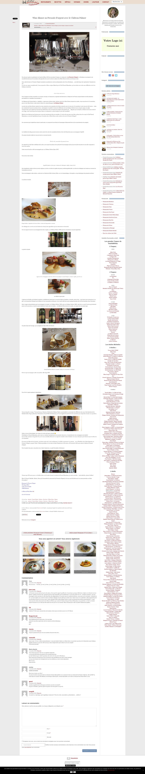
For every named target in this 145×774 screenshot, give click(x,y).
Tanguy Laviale (109, 557)
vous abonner (28, 747)
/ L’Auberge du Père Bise (116, 460)
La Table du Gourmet (113, 333)
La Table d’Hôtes (118, 523)
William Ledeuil (108, 561)
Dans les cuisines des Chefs (109, 233)
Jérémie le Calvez (108, 499)
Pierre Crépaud (107, 508)
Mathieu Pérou (107, 587)
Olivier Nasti (109, 445)
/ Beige (116, 419)
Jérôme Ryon (109, 603)
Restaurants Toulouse (108, 204)
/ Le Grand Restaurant (117, 448)
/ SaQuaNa (117, 406)
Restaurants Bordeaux (108, 201)
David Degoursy (111, 513)
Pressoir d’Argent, (35, 499)
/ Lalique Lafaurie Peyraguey (117, 456)
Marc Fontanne (107, 531)
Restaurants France (107, 209)
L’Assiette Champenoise (113, 258)
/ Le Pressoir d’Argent (117, 451)
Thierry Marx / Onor (113, 573)
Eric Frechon (111, 371)
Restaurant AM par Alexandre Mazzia (113, 267)
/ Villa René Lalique (117, 436)
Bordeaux (36, 25)
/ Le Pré (117, 401)
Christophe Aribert (107, 394)
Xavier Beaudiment (110, 401)
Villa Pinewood (117, 498)
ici (33, 491)
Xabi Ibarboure (107, 548)
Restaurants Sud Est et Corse (110, 217)
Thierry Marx (105, 442)
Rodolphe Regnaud (108, 594)
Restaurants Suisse (107, 225)
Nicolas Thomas (110, 619)
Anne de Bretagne (113, 303)
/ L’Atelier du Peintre (116, 563)
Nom (48, 728)
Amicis (118, 483)
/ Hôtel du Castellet (117, 354)
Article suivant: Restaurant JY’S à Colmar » (81, 532)
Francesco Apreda (111, 477)
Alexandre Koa (107, 437)
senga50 (31, 691)
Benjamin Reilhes (108, 596)
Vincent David (110, 510)
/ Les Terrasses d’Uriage (117, 394)
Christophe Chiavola (107, 504)
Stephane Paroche (111, 585)
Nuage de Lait (33, 616)
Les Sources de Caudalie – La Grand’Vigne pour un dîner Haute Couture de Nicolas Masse (115, 100)
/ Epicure (116, 371)
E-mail (49, 733)
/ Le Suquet (117, 407)
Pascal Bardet (109, 480)
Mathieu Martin (109, 572)
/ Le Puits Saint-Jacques (116, 397)
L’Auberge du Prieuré (117, 620)
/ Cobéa (117, 487)
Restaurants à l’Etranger (109, 228)
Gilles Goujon (106, 374)
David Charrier (108, 502)
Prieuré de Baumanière (118, 504)
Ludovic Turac (108, 623)
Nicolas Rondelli (106, 600)
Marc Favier (110, 525)
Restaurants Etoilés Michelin (109, 230)
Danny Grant (112, 430)
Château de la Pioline (117, 593)
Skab (117, 606)
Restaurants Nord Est (108, 220)
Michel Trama (113, 296)
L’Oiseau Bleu (118, 611)
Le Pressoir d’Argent (117, 437)
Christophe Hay (108, 433)
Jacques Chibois (107, 505)
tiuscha (31, 629)
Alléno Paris (113, 252)
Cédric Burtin (113, 410)
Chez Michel (113, 578)
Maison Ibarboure (113, 329)
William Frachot (107, 424)
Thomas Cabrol (109, 498)
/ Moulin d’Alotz (116, 549)
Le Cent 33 (117, 484)
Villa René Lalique (113, 309)
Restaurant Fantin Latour (113, 324)
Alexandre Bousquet (108, 493)
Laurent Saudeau (107, 609)
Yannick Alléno (108, 392)
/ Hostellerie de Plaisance (117, 434)
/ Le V (115, 409)
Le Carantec (117, 501)
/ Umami (116, 529)
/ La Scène (118, 439)
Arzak (113, 353)
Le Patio (117, 599)
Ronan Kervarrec (107, 434)
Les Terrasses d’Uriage (112, 336)
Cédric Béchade (108, 486)
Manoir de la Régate (117, 587)
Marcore (116, 525)
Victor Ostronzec (110, 582)
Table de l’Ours (116, 537)
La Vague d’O (117, 368)
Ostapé (116, 478)
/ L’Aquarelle (116, 616)
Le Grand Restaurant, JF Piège (113, 261)
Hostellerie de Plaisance (113, 321)
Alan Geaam (113, 534)
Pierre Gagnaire (113, 262)
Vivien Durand (109, 522)
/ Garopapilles (116, 557)
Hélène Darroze (113, 418)
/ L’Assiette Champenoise (117, 377)
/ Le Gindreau (116, 480)
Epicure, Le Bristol (113, 293)
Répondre (39, 582)
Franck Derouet (109, 366)
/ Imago (117, 477)
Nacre (118, 564)
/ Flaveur (117, 462)
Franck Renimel (110, 597)
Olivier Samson (108, 605)
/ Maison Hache (117, 542)
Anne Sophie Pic (113, 382)
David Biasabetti (110, 492)
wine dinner (71, 25)
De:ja (117, 513)
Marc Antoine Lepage (111, 564)
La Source (117, 489)
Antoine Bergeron (110, 489)
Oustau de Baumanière (113, 280)
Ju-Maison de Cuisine (116, 475)
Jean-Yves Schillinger (111, 457)
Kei (113, 376)
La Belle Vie (116, 567)
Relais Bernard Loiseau (113, 335)
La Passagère (117, 626)
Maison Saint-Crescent (113, 326)
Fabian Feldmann (109, 526)
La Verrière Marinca (117, 575)
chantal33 (32, 637)
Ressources (117, 558)
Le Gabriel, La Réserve (113, 282)
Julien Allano (107, 475)
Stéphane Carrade (110, 412)
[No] (143, 770)
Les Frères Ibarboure (117, 548)
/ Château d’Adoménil (116, 560)
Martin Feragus (109, 528)
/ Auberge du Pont (117, 594)
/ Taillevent (115, 404)
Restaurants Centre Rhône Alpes (111, 214)
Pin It (14, 22)
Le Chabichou (113, 291)
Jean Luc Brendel (107, 495)
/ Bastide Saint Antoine (116, 505)
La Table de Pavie (113, 305)
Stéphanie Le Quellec (110, 439)
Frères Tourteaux (113, 341)
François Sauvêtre (109, 611)
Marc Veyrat (113, 465)
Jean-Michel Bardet (107, 481)
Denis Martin (113, 440)
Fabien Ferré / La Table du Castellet (113, 359)
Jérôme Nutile (113, 581)
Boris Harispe (110, 543)
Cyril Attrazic (113, 395)
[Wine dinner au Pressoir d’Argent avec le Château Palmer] (59, 74)
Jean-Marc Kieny (110, 554)
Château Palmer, (51, 499)
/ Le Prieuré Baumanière (117, 531)
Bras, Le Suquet (113, 287)
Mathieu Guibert (108, 431)
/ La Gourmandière (116, 605)
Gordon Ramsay (108, 451)
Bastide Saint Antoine (113, 320)
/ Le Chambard (116, 445)
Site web (49, 737)
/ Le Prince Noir (116, 522)
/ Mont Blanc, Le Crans (116, 508)
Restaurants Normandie (108, 222)
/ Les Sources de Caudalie (116, 443)
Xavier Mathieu (110, 576)
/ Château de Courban (117, 555)
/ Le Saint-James (116, 566)
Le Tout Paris (117, 490)
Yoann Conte (113, 299)
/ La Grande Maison (119, 427)
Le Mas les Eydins (118, 398)
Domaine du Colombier (118, 481)
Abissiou (117, 543)
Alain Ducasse (111, 419)
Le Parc (117, 450)
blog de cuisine (40, 507)
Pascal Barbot (110, 400)
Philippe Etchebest (108, 421)
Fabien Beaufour (110, 484)
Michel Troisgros (113, 297)
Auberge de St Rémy (116, 453)
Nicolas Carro (109, 501)
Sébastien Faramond (109, 422)
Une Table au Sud (117, 623)
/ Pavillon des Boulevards (116, 579)
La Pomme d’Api (118, 499)
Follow (25, 514)
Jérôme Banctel (107, 356)
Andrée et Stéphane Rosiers (113, 602)
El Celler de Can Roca (113, 360)
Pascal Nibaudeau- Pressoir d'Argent (51, 25)
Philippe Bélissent (111, 487)
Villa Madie (113, 306)
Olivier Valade (108, 625)
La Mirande (118, 588)
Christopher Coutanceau (113, 317)
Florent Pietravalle (110, 588)
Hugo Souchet (108, 385)
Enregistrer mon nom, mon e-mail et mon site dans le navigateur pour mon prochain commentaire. (46, 741)
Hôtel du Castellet (113, 253)
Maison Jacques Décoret (113, 338)
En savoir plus (111, 770)
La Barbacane (116, 603)
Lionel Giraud (107, 428)
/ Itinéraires (116, 612)
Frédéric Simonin (113, 614)
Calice (117, 585)
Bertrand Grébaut (110, 539)
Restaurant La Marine (113, 259)
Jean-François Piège (107, 448)
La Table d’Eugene (117, 569)
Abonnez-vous (70, 765)
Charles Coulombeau (107, 507)
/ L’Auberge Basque (117, 486)
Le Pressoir (116, 510)
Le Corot (117, 413)
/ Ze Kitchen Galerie (117, 561)
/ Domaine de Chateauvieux (117, 415)
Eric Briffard (111, 409)
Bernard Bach (107, 397)
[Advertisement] (59, 12)
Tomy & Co (116, 536)
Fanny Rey (107, 453)
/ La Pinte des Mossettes (117, 584)
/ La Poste (117, 554)
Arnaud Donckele (109, 368)
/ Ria (116, 430)
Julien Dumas (109, 517)
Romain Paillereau (107, 584)
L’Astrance (112, 264)
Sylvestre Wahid (113, 468)
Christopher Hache (109, 542)
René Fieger (111, 529)
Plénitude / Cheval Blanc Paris (113, 268)
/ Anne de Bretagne (117, 431)
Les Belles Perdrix (117, 502)
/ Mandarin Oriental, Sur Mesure (116, 442)
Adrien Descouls (110, 514)
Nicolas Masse (106, 443)
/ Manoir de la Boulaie (117, 609)
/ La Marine (117, 363)
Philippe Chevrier (106, 415)
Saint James (117, 572)
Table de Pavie (118, 422)
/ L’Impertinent (117, 526)
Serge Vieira (113, 466)
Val (30, 607)
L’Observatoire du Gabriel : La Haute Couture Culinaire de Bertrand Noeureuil (113, 192)
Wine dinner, (45, 499)
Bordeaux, (41, 499)
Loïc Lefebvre (108, 563)
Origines (117, 514)
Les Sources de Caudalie (113, 311)
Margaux (56, 499)
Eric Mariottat (113, 570)
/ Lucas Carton (116, 517)
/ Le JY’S (118, 457)
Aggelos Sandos (111, 454)
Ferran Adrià (111, 350)
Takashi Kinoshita (107, 555)
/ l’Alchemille (116, 552)
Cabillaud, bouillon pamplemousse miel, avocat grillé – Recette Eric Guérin (113, 159)
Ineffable (117, 619)
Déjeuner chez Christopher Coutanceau (115, 147)
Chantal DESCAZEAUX (50, 23)
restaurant (67, 25)
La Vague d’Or (113, 256)
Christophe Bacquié (108, 354)
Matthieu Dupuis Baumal (109, 519)
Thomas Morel (106, 579)
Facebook (110, 75)
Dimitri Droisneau (109, 370)
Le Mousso (113, 339)
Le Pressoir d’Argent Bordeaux (113, 93)
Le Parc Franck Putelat (113, 318)
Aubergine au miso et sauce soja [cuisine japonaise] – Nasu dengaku (112, 182)
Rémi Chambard (111, 413)
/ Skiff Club (117, 412)
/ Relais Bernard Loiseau (116, 403)
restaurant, (30, 499)
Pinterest (113, 75)
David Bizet (110, 404)
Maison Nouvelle (118, 421)
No (74, 772)
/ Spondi (117, 454)
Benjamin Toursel (107, 620)
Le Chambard (113, 276)
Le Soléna (117, 582)
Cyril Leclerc (108, 560)
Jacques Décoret (113, 511)
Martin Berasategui (113, 357)
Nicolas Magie (108, 566)
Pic (113, 277)
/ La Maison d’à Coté (117, 433)
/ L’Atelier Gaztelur (117, 493)
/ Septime (117, 539)
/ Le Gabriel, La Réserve (117, 356)
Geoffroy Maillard (108, 569)
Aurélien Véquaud (109, 626)
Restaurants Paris (107, 206)
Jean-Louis (32, 589)
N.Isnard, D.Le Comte (107, 551)
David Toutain (113, 330)
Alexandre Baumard (111, 483)
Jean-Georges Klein (108, 436)
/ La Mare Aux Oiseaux (115, 540)
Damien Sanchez (111, 606)
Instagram (33, 519)
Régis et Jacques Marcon (113, 265)
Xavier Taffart (110, 616)
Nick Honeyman (109, 546)
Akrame (113, 332)
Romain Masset (108, 575)
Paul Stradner (108, 459)
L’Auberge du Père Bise (113, 279)
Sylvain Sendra (110, 612)
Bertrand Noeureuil (110, 446)
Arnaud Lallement (107, 377)
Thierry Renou (110, 599)
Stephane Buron (109, 496)
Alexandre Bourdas (110, 406)
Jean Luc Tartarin (113, 294)
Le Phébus (117, 576)
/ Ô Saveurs (117, 492)
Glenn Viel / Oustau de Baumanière (113, 362)
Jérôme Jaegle (109, 552)
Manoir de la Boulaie (113, 327)
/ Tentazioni (117, 590)
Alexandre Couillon (110, 363)
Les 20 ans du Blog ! (111, 124)
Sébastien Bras (110, 407)
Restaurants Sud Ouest (108, 212)
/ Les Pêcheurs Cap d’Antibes (117, 600)
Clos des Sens (117, 366)
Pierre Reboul (107, 593)
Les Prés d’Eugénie (117, 385)
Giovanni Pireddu (110, 590)
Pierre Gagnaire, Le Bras (108, 427)
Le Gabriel (117, 446)
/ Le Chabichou (117, 496)
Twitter (116, 75)
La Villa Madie (113, 312)
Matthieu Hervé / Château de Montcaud (113, 545)
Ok (71, 772)
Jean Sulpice (107, 460)
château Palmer (41, 25)
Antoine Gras (109, 537)
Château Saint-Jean (117, 625)
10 (95, 27)
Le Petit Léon (117, 546)
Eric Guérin (107, 540)
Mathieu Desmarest (111, 516)
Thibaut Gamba (107, 533)
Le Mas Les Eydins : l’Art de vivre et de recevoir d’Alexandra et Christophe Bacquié (114, 113)
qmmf (31, 681)
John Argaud (111, 478)
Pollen (118, 516)
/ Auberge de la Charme (118, 551)
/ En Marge (117, 597)
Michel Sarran (113, 308)
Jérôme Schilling (106, 456)
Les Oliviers (117, 528)
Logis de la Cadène (117, 533)
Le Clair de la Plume (117, 596)
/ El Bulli (116, 350)
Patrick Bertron (106, 403)
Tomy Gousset (109, 536)
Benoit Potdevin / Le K (113, 591)
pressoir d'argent (61, 25)
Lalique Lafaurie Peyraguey (113, 323)
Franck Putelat (110, 450)
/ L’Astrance (116, 400)
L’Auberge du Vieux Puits (113, 255)
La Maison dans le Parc (118, 507)
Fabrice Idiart (109, 549)
